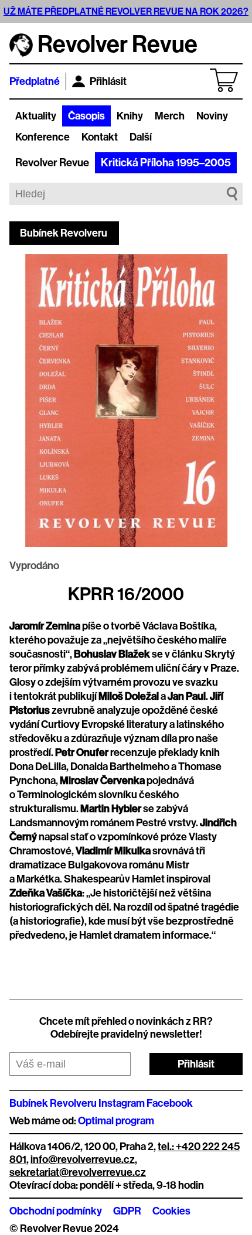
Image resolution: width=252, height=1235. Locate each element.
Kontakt (99, 137)
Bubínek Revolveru (63, 233)
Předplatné (34, 81)
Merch (170, 116)
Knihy (130, 116)
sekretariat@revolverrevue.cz (77, 1172)
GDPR (127, 1211)
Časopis (86, 116)
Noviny (212, 116)
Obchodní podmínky (55, 1211)
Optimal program (116, 1120)
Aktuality (35, 116)
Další (141, 137)
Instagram (121, 1103)
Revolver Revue (52, 162)
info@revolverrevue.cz (82, 1159)
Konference (42, 137)
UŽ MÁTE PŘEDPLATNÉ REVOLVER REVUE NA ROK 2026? (126, 11)
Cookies (171, 1211)
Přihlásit (108, 81)
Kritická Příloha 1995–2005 (166, 162)
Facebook (170, 1103)
